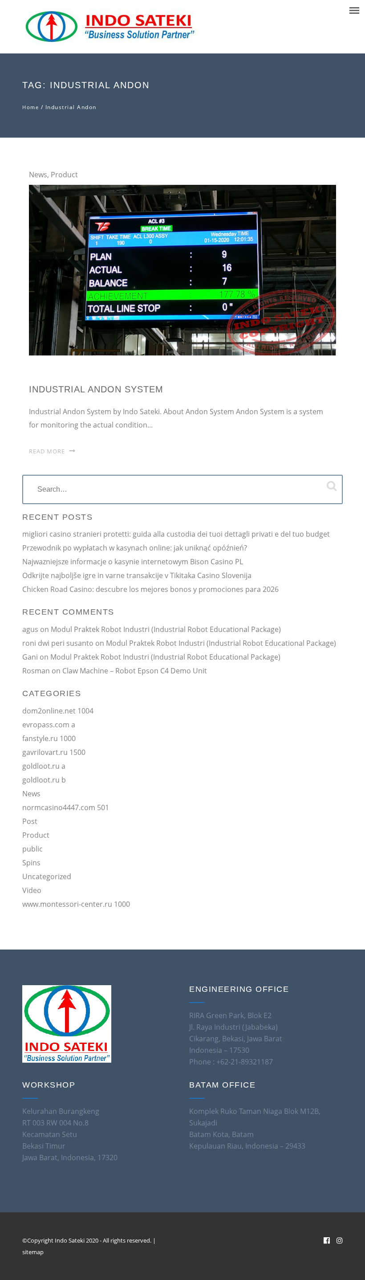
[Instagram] (340, 1240)
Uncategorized (46, 876)
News (38, 174)
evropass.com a (48, 725)
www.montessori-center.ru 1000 (76, 904)
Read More (47, 451)
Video (31, 890)
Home (30, 107)
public (32, 849)
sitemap (33, 1252)
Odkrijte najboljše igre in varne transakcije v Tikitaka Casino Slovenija (136, 575)
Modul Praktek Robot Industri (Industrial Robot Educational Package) (166, 629)
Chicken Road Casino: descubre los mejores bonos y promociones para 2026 (150, 589)
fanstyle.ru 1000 (49, 738)
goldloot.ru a (43, 766)
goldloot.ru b (44, 780)
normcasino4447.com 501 (65, 807)
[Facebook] (327, 1240)
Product (64, 174)
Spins (31, 863)
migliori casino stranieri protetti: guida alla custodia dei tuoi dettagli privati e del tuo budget (176, 534)
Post (29, 821)
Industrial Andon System (96, 389)
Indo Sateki (70, 1240)
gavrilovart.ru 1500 (53, 752)
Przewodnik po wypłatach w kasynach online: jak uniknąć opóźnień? (134, 548)
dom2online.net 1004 (57, 711)
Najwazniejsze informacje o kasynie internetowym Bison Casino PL (132, 562)
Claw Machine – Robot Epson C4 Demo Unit (134, 671)
